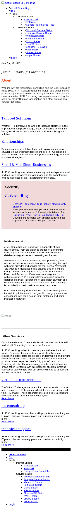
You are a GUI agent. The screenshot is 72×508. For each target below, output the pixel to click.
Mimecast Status (35, 35)
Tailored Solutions (16, 118)
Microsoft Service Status (39, 30)
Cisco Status (33, 41)
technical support (16, 429)
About (6, 80)
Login (14, 58)
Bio (13, 11)
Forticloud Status (35, 38)
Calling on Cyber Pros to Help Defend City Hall (38, 215)
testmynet (31, 22)
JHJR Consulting (20, 8)
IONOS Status (34, 44)
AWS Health (32, 49)
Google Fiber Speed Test (40, 24)
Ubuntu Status (33, 52)
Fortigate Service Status (39, 33)
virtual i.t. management (21, 379)
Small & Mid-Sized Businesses (26, 164)
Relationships (12, 141)
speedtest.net (31, 19)
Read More (7, 398)
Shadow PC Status (36, 46)
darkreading (16, 196)
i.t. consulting (13, 405)
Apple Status (33, 55)
